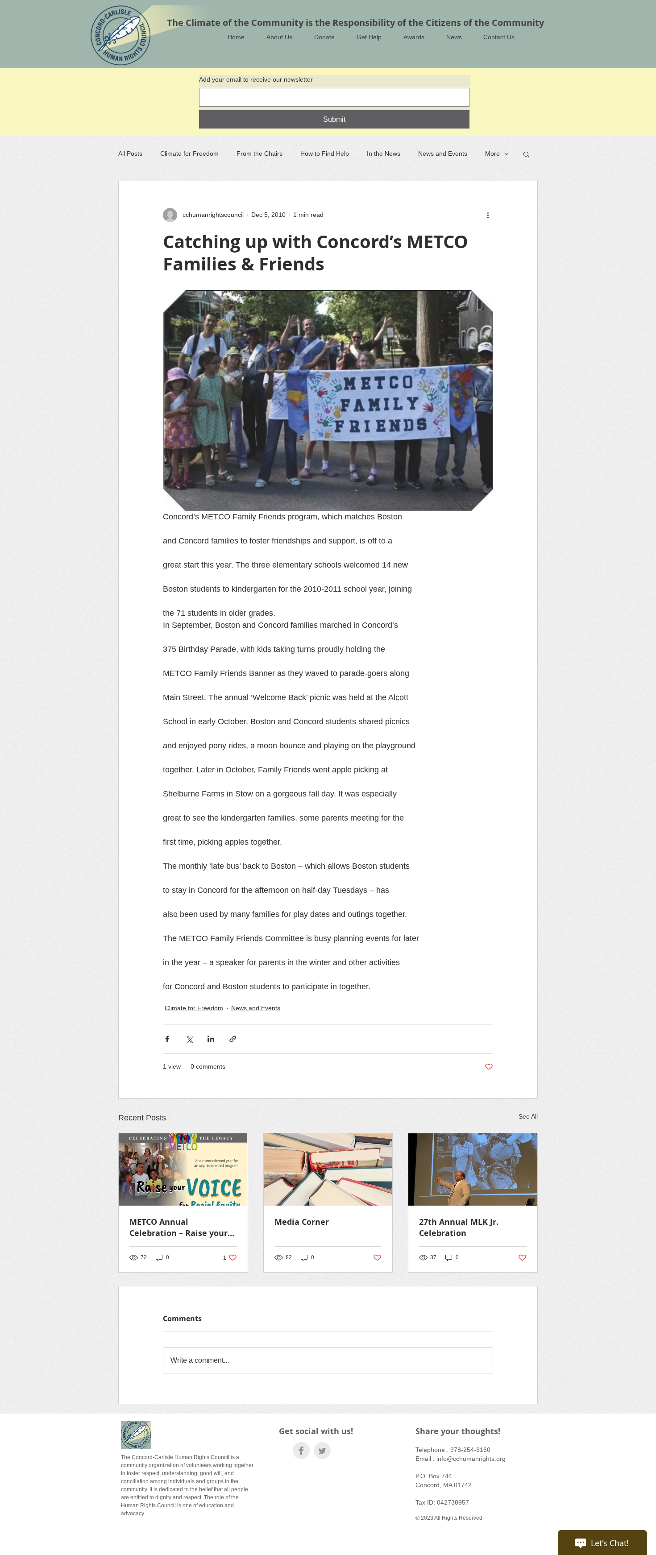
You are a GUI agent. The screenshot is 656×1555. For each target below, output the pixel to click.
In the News (383, 153)
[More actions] (487, 215)
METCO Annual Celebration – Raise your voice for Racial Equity (178, 1227)
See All (528, 1116)
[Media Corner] (328, 1169)
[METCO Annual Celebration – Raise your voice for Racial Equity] (183, 1169)
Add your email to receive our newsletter (256, 79)
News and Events (442, 153)
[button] (275, 37)
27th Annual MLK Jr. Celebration (458, 1227)
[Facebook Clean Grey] (301, 1450)
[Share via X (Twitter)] (189, 1039)
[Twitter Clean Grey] (322, 1450)
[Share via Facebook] (167, 1039)
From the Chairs (259, 153)
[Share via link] (232, 1039)
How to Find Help (324, 153)
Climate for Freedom (189, 153)
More (492, 153)
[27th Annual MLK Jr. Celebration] (472, 1169)
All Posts (130, 153)
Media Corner (301, 1221)
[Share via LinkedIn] (211, 1039)
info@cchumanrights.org (471, 1458)
